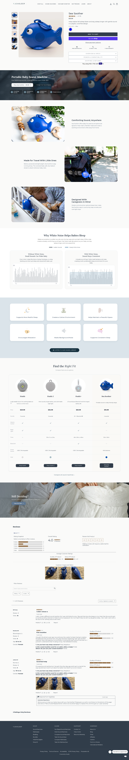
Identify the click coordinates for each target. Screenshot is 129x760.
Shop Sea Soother (106, 465)
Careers (92, 739)
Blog (91, 732)
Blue (70, 29)
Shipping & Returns (93, 61)
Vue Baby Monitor (64, 3)
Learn (83, 3)
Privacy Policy (44, 751)
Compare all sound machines (64, 475)
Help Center (77, 732)
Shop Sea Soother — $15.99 (21, 85)
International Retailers (96, 744)
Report (56, 622)
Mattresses (76, 3)
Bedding (35, 734)
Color (73, 26)
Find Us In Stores (95, 742)
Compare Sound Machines (62, 734)
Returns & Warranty (79, 734)
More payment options (93, 42)
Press (91, 734)
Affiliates (92, 737)
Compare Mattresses (61, 739)
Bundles (35, 737)
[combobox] (108, 601)
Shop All (40, 3)
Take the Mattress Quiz (61, 742)
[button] (84, 540)
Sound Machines (50, 3)
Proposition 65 (85, 751)
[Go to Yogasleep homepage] (21, 726)
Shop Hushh (22, 465)
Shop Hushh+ (78, 465)
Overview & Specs (93, 53)
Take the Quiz (18, 503)
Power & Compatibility (93, 57)
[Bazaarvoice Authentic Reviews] (17, 533)
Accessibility (63, 751)
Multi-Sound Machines (61, 732)
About (89, 3)
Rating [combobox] (15, 593)
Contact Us (77, 729)
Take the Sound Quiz (60, 737)
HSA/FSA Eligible (37, 739)
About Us (92, 729)
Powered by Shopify (64, 754)
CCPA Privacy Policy (73, 751)
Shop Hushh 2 (50, 465)
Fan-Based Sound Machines (62, 729)
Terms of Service (54, 751)
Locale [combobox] (25, 593)
